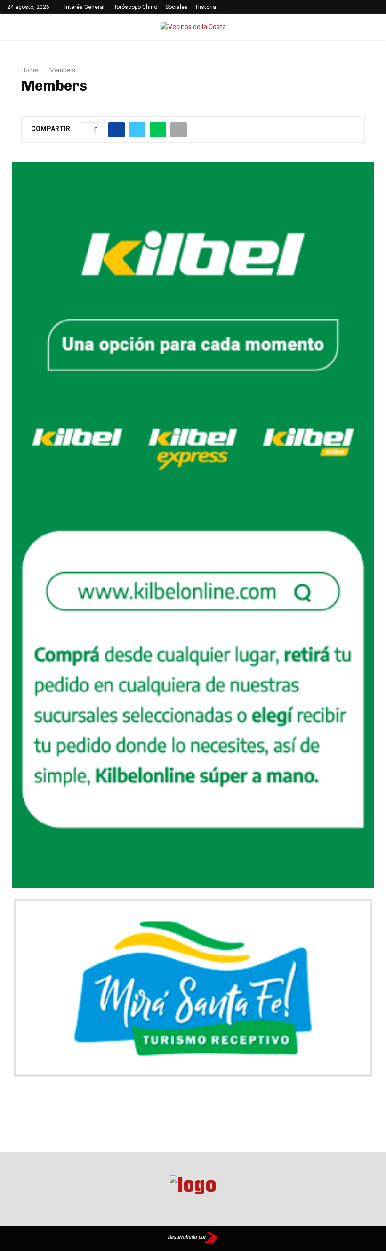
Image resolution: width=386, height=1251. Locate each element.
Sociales (176, 7)
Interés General (84, 7)
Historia (206, 7)
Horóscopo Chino (135, 7)
